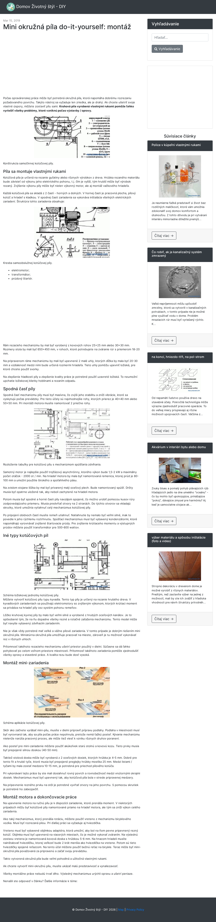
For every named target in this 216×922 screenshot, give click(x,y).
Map (121, 909)
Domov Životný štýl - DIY (40, 6)
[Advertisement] (71, 65)
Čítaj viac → (164, 235)
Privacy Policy (135, 909)
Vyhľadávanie (169, 49)
